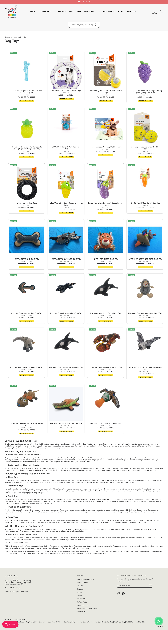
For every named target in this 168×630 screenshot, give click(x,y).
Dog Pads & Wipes (55, 622)
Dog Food (44, 12)
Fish (79, 12)
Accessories (106, 12)
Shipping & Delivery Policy (87, 608)
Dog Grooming (41, 622)
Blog (120, 12)
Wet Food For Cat (93, 622)
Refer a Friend (82, 583)
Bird (71, 12)
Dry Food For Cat (78, 622)
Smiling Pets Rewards (85, 579)
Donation (131, 12)
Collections (15, 37)
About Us (80, 586)
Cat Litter (129, 622)
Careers (80, 596)
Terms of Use (82, 599)
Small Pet (89, 12)
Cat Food (59, 12)
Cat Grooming (119, 622)
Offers (79, 592)
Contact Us (81, 612)
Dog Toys (23, 37)
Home (32, 12)
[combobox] (84, 25)
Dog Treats (30, 622)
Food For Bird (140, 622)
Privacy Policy (82, 605)
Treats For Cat (107, 622)
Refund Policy (82, 602)
